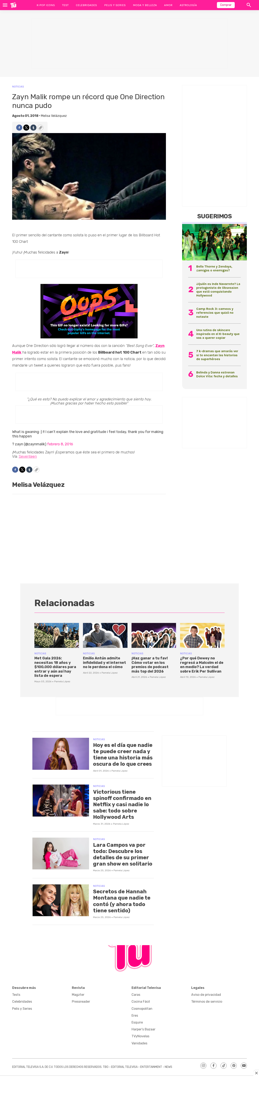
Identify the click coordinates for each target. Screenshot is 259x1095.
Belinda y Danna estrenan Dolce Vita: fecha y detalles (217, 374)
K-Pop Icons (46, 5)
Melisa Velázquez (54, 116)
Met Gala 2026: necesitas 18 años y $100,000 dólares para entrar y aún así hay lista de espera (55, 667)
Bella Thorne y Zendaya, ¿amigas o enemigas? (214, 268)
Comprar (225, 5)
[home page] (13, 5)
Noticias (18, 86)
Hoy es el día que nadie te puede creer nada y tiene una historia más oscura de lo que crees (123, 754)
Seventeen (28, 456)
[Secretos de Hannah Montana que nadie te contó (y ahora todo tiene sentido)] (60, 900)
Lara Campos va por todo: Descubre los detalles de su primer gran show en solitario (122, 854)
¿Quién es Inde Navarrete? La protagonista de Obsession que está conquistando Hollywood (218, 289)
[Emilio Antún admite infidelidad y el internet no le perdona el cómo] (105, 635)
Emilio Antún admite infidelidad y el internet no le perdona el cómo (104, 662)
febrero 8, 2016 (60, 444)
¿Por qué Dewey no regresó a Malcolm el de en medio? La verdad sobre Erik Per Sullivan (201, 665)
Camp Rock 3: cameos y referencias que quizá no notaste (215, 312)
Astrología (188, 5)
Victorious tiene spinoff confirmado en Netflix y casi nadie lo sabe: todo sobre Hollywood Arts (122, 804)
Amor (168, 5)
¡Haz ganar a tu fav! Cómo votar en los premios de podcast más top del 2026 (150, 665)
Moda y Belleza (145, 5)
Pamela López (62, 681)
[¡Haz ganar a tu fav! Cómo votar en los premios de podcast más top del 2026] (154, 635)
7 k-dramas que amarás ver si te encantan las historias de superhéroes (217, 355)
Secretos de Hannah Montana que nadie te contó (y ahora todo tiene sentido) (121, 901)
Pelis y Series (115, 5)
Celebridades (86, 5)
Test (65, 5)
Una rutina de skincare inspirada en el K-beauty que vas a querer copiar (218, 334)
